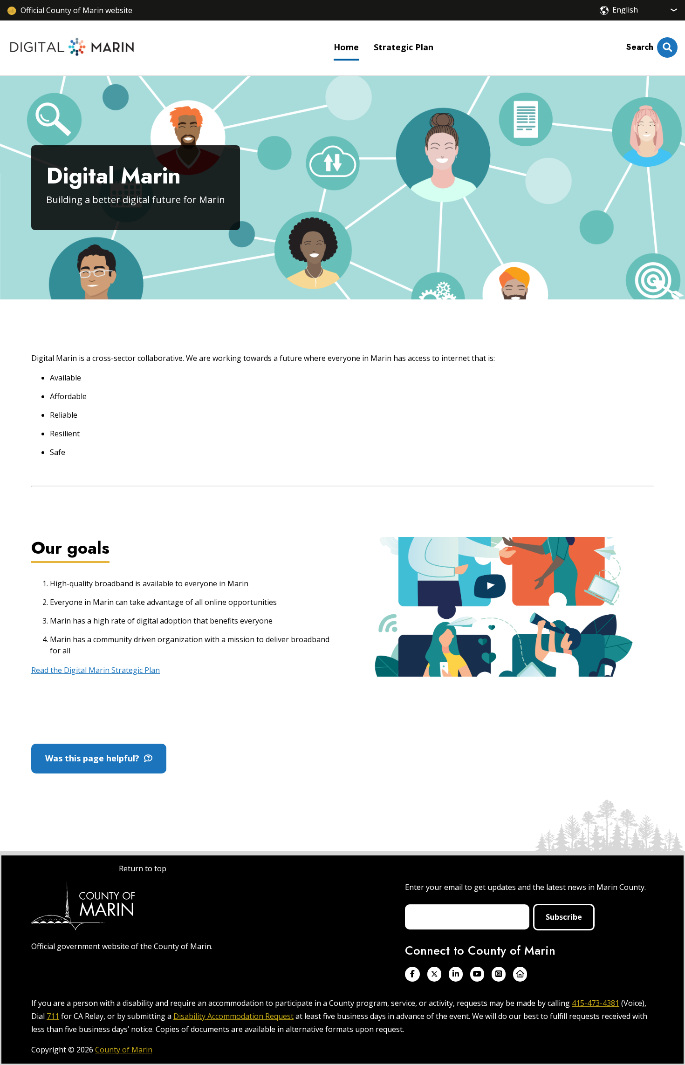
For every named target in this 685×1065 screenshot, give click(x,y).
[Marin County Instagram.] (499, 974)
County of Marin (123, 1050)
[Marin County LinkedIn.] (456, 974)
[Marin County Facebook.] (412, 974)
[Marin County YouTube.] (477, 974)
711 (53, 1016)
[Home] (72, 48)
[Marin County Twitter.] (434, 974)
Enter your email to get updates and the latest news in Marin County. (525, 887)
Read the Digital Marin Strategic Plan (95, 670)
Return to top (142, 868)
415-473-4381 (595, 1003)
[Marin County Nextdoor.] (520, 974)
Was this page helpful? (94, 758)
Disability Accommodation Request (233, 1016)
